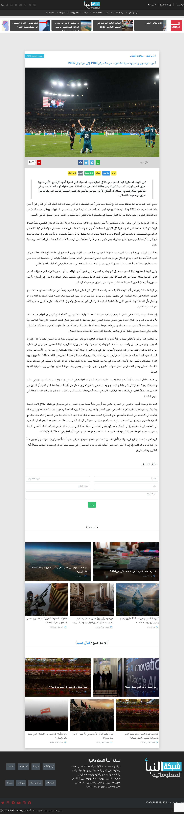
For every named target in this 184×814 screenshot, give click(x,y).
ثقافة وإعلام (74, 13)
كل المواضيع (166, 5)
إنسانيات (87, 13)
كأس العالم (72, 173)
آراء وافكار (133, 13)
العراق (114, 173)
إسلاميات (110, 13)
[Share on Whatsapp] (98, 162)
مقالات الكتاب (136, 56)
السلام (80, 173)
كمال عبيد (83, 643)
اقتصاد (99, 13)
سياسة (121, 13)
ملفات (51, 13)
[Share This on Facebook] (80, 162)
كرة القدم (106, 173)
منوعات (62, 13)
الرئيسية (180, 5)
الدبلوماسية (89, 173)
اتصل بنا (152, 5)
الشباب (98, 173)
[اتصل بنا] (34, 5)
